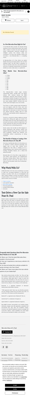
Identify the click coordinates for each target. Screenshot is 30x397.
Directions (24, 360)
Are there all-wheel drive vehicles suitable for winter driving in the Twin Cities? (14, 266)
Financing (18, 355)
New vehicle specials (7, 184)
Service (10, 355)
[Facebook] (3, 347)
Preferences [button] (9, 380)
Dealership (25, 355)
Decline (15, 389)
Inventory (4, 355)
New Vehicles (5, 358)
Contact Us (8, 332)
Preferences (15, 393)
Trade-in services (7, 181)
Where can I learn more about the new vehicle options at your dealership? (14, 270)
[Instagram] (6, 347)
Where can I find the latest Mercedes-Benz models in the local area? (13, 258)
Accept (15, 385)
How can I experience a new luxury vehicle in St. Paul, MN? (15, 262)
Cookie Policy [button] (24, 377)
